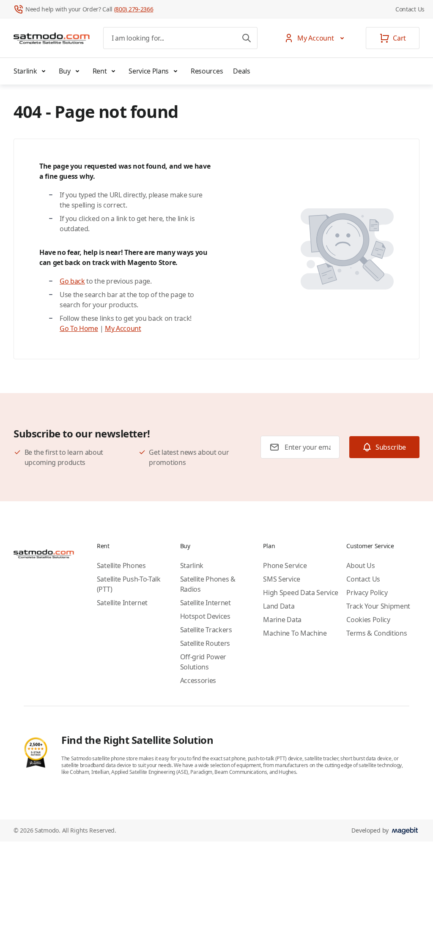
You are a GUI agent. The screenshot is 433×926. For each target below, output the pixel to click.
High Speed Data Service (300, 592)
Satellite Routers (205, 643)
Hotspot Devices (205, 616)
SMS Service (281, 579)
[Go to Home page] (52, 38)
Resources (207, 71)
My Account (123, 328)
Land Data (278, 606)
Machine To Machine (294, 633)
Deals (241, 71)
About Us (360, 565)
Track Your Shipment (378, 606)
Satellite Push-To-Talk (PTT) (129, 584)
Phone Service (285, 565)
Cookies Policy (368, 619)
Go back (72, 281)
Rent (100, 71)
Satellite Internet (122, 602)
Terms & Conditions (376, 633)
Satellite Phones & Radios (208, 584)
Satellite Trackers (206, 629)
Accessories (198, 680)
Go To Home (79, 328)
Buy (64, 71)
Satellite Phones (121, 565)
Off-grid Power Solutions (203, 662)
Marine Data (282, 619)
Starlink (25, 71)
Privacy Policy (367, 592)
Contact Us (410, 9)
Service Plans (149, 71)
